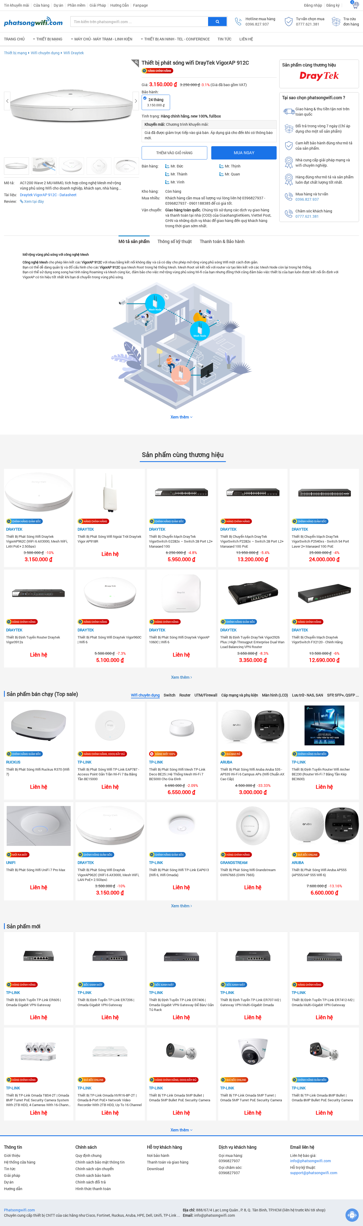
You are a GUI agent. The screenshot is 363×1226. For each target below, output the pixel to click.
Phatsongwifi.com (19, 1209)
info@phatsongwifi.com (310, 1160)
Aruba (226, 762)
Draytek (14, 529)
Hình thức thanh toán (93, 1188)
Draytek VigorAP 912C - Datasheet (48, 194)
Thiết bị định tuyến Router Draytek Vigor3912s (33, 639)
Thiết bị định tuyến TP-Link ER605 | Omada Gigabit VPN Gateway (33, 1002)
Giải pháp (12, 1175)
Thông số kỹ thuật (175, 241)
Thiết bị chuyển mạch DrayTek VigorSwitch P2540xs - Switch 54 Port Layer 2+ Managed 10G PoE (320, 541)
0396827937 (229, 1160)
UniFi (10, 862)
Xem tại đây (33, 201)
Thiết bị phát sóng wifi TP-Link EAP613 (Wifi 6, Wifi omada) (179, 872)
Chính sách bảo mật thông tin (100, 1162)
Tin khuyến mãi (16, 5)
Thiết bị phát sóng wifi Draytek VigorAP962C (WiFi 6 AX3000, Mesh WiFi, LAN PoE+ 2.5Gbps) (37, 541)
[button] (47, 39)
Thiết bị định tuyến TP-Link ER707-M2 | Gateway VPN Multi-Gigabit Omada (250, 1002)
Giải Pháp (98, 5)
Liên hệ (246, 38)
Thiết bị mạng (15, 52)
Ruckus (13, 762)
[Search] (217, 21)
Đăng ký (333, 5)
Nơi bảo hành (158, 1155)
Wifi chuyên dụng (45, 52)
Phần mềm (76, 5)
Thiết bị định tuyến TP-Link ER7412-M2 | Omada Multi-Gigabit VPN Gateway (323, 1002)
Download (155, 1168)
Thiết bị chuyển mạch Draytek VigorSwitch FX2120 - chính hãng (317, 639)
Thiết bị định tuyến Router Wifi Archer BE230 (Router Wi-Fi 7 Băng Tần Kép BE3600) (321, 774)
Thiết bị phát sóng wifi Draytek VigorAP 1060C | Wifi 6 (179, 639)
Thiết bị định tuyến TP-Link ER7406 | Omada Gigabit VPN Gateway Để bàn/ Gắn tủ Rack (181, 1004)
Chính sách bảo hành (93, 1175)
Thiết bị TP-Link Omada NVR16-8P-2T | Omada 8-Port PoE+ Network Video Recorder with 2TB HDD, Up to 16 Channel (110, 1100)
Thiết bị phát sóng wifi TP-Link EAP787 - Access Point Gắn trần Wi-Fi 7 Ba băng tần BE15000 (108, 774)
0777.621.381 (307, 24)
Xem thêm (181, 677)
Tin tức (224, 38)
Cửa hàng (41, 5)
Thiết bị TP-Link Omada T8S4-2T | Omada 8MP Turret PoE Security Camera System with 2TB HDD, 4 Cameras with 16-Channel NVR (38, 1100)
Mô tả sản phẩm (134, 241)
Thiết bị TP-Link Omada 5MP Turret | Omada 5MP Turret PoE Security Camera (251, 1097)
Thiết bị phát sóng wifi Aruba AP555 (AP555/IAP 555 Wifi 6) (319, 872)
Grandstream (233, 862)
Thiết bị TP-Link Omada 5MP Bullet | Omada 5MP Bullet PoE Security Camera (179, 1097)
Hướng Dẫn (119, 5)
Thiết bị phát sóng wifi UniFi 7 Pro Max (35, 869)
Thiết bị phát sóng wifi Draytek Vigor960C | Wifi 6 (109, 639)
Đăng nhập (313, 5)
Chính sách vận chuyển (94, 1168)
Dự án (58, 5)
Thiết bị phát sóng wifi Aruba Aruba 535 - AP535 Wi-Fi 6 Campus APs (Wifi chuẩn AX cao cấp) (252, 774)
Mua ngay (244, 152)
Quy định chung (88, 1155)
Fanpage (140, 5)
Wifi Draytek (74, 52)
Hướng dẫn (13, 1188)
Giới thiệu (12, 1155)
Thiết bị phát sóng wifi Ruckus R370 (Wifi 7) (37, 771)
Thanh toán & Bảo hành (222, 241)
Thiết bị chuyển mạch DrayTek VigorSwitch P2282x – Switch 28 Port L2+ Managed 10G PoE (252, 541)
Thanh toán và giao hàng (167, 1162)
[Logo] (33, 21)
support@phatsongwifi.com (313, 1172)
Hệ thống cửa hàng (19, 1162)
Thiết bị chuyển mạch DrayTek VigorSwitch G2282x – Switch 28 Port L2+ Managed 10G (181, 541)
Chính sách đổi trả (90, 1182)
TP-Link (84, 762)
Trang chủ (14, 38)
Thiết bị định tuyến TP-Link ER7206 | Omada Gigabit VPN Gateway (106, 1002)
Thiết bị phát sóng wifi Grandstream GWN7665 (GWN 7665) (248, 872)
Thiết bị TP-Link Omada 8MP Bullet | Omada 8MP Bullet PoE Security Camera (322, 1097)
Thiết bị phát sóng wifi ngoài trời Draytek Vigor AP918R (109, 539)
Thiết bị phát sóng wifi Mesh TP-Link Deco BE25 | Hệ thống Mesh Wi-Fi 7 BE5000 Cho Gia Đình (177, 774)
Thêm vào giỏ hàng (174, 152)
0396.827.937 (257, 24)
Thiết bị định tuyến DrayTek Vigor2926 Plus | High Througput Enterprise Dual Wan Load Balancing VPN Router (252, 642)
